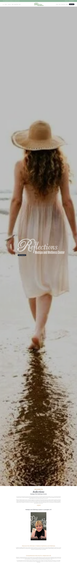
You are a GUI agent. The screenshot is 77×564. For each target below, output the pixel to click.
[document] (38, 282)
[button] (47, 273)
